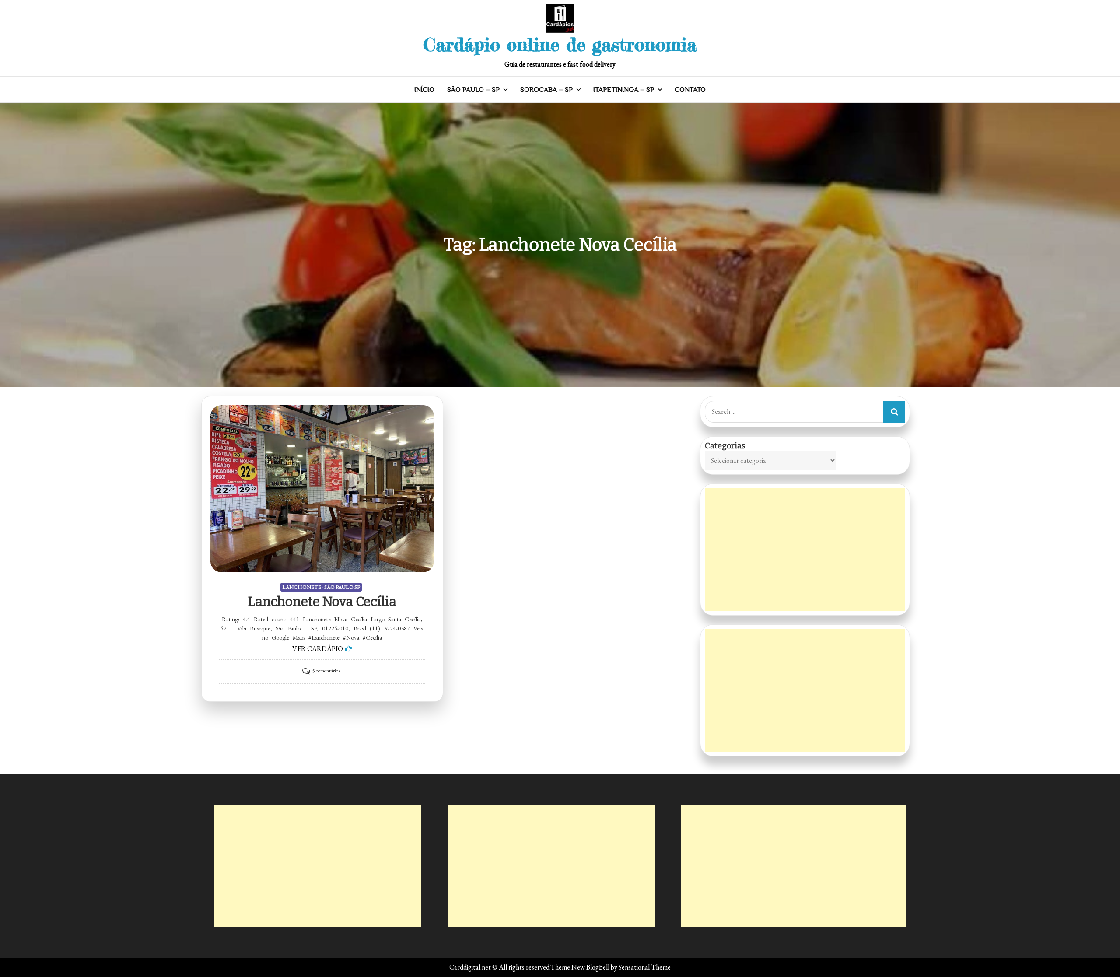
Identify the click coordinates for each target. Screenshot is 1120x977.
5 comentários (326, 670)
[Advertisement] (805, 549)
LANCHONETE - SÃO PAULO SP (321, 587)
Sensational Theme (645, 967)
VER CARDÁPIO (317, 648)
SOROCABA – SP (546, 90)
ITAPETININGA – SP (623, 90)
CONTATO (690, 90)
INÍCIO (424, 90)
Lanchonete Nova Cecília (322, 601)
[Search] (894, 412)
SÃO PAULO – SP (473, 90)
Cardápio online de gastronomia (560, 44)
